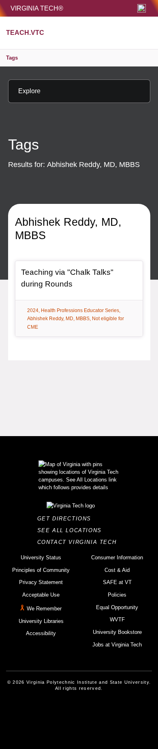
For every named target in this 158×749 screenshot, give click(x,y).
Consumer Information (117, 557)
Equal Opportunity (117, 607)
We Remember (44, 609)
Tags (12, 58)
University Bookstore (117, 632)
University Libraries (41, 621)
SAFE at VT (117, 582)
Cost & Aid (117, 570)
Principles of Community (41, 570)
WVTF (117, 619)
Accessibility (41, 633)
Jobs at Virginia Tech (117, 645)
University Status (41, 557)
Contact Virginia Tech (79, 542)
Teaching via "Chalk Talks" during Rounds (67, 278)
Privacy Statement (41, 582)
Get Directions (66, 519)
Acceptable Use (41, 595)
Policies (117, 595)
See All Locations (71, 530)
